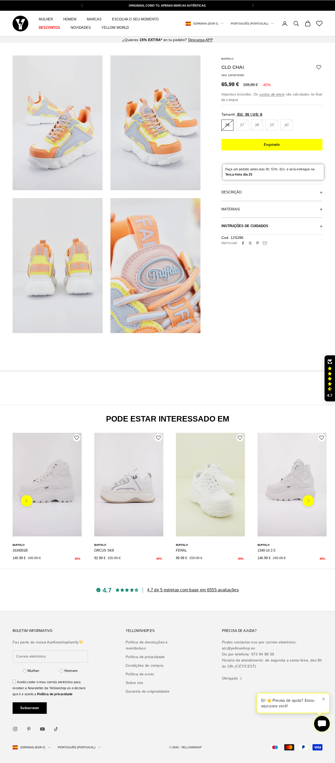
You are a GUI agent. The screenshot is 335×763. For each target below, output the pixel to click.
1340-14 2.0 (266, 550)
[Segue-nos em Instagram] (15, 729)
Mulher (33, 671)
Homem (71, 671)
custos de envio (271, 94)
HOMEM (69, 19)
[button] (330, 378)
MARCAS (94, 19)
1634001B (20, 550)
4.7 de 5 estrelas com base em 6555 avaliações (193, 590)
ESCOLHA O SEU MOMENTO (135, 19)
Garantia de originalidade (147, 691)
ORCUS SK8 (104, 550)
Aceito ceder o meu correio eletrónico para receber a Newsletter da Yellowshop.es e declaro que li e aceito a (49, 688)
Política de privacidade (54, 694)
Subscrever (29, 708)
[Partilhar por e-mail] (265, 243)
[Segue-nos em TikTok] (56, 729)
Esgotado (272, 145)
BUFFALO (227, 58)
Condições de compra (144, 665)
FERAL (181, 550)
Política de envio (140, 674)
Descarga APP (200, 40)
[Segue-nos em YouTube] (42, 729)
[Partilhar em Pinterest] (257, 243)
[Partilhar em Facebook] (243, 243)
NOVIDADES (81, 28)
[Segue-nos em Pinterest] (28, 729)
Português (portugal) (250, 23)
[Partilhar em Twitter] (250, 243)
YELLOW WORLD (115, 28)
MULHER (46, 19)
